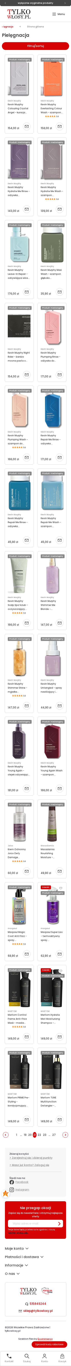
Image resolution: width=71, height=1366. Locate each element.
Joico (10, 845)
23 (44, 1135)
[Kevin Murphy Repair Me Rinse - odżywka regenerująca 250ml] (52, 409)
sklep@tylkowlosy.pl (38, 1311)
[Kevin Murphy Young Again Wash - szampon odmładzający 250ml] (52, 740)
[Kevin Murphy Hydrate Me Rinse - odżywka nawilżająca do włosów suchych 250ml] (19, 160)
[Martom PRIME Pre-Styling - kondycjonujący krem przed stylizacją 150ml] (19, 1071)
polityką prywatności (18, 1232)
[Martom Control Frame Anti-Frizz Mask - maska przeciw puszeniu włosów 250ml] (19, 988)
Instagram (22, 1190)
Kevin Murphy (14, 100)
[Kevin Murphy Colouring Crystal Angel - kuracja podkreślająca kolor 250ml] (19, 77)
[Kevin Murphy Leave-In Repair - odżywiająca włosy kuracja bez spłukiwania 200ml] (19, 243)
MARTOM (12, 1011)
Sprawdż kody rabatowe (49, 1344)
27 (54, 1135)
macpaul (12, 928)
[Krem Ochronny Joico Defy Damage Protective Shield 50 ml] (19, 822)
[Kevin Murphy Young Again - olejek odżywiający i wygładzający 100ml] (19, 740)
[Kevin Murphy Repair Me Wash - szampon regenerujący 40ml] (52, 491)
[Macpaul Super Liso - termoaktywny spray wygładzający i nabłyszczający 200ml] (52, 905)
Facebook (22, 1182)
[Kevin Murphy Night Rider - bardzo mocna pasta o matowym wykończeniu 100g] (19, 326)
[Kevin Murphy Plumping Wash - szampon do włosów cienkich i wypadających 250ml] (19, 409)
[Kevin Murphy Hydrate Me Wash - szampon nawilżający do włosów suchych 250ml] (52, 160)
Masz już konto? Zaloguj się (30, 1165)
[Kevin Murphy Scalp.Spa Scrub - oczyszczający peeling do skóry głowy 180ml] (19, 574)
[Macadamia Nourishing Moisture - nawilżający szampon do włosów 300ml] (52, 822)
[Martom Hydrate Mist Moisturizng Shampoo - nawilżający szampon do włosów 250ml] (52, 988)
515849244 (38, 1304)
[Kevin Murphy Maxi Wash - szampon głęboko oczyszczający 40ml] (52, 243)
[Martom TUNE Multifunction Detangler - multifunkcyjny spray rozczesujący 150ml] (52, 1071)
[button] (58, 14)
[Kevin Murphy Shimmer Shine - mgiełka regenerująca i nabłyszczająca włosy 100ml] (19, 657)
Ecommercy (45, 1339)
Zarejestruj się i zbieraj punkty (32, 1158)
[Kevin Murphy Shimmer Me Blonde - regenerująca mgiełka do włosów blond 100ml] (52, 574)
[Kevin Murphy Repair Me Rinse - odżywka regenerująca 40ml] (19, 491)
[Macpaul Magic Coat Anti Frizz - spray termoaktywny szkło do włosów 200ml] (19, 905)
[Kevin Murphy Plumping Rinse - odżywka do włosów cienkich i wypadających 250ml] (52, 326)
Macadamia (47, 845)
